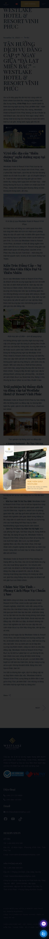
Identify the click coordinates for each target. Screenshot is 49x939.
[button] (45, 449)
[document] (24, 469)
